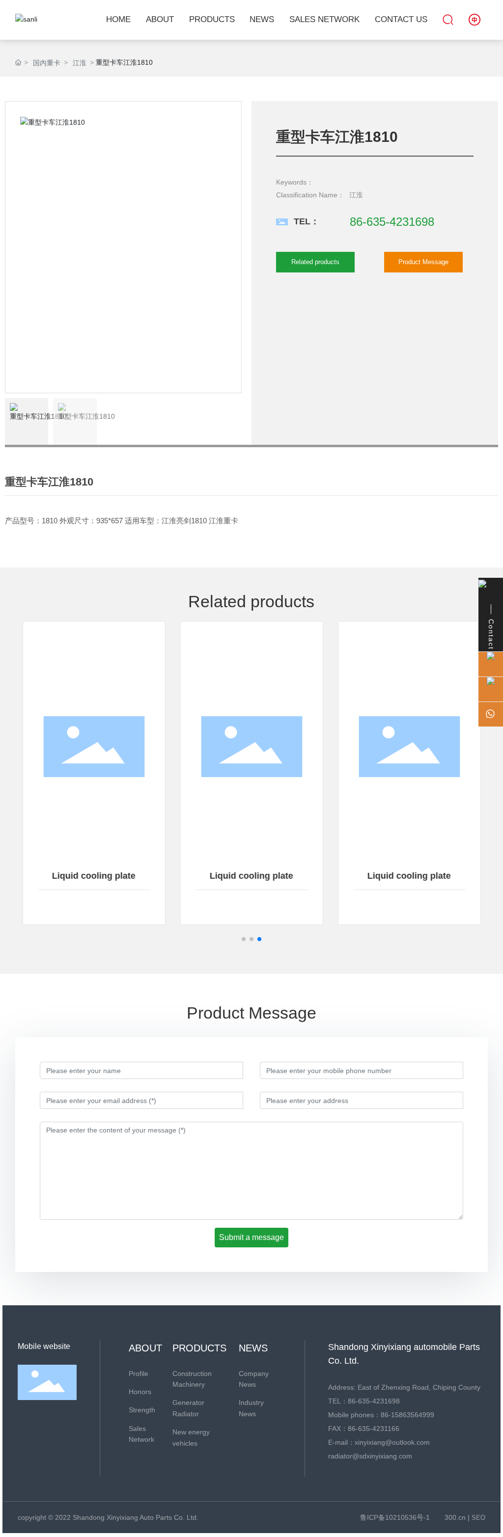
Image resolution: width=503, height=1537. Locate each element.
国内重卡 (46, 63)
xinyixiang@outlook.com (392, 1442)
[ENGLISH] (474, 19)
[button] (244, 939)
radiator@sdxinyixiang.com (370, 1456)
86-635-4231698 (392, 221)
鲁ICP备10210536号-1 (395, 1517)
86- (386, 1415)
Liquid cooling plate (94, 876)
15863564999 (412, 1415)
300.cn (455, 1517)
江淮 (79, 63)
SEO (478, 1517)
